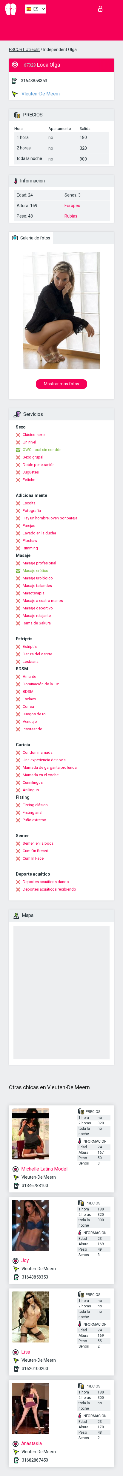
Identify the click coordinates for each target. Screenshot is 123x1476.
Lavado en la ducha (39, 533)
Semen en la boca (38, 843)
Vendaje (30, 721)
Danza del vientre (37, 654)
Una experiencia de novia (44, 760)
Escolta (29, 503)
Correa (28, 706)
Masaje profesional (39, 563)
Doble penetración (39, 464)
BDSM (28, 691)
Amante (29, 676)
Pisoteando (32, 729)
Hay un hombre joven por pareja (50, 518)
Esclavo (29, 699)
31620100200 (35, 1368)
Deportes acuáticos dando (46, 881)
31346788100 (35, 1185)
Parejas (29, 525)
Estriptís (30, 646)
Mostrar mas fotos (61, 383)
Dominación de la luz (41, 684)
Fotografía (32, 510)
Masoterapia (33, 593)
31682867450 (35, 1460)
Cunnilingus (33, 782)
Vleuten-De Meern (40, 94)
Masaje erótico (35, 570)
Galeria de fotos (34, 238)
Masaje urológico (38, 578)
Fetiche (29, 479)
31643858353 (34, 80)
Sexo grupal (33, 457)
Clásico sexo (34, 434)
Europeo (72, 205)
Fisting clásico (35, 805)
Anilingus (31, 790)
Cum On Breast (35, 851)
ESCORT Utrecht (24, 49)
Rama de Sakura (37, 623)
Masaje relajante (37, 615)
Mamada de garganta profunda (50, 767)
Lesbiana (31, 661)
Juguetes (31, 472)
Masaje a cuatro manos (43, 600)
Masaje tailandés (37, 585)
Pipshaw (30, 540)
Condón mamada (38, 752)
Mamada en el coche (41, 775)
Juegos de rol (35, 714)
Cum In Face (33, 858)
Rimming (30, 548)
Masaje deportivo (38, 608)
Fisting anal (32, 812)
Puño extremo (34, 820)
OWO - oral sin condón (42, 449)
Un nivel (29, 442)
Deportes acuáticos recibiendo (49, 889)
